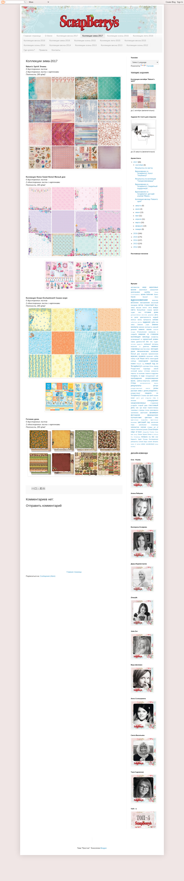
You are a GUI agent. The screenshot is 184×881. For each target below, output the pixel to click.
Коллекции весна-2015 (135, 40)
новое (133, 364)
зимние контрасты (145, 327)
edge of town (136, 432)
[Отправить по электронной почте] (32, 488)
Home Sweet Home (145, 434)
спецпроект (152, 400)
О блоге (48, 36)
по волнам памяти (144, 373)
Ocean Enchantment (150, 439)
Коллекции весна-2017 (67, 36)
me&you (144, 437)
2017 (135, 162)
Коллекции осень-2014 (34, 45)
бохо (156, 297)
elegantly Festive (148, 432)
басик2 (145, 297)
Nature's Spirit (136, 439)
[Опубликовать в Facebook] (41, 488)
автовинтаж (135, 287)
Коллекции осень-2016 (118, 36)
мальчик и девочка (140, 346)
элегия (143, 427)
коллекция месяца (140, 337)
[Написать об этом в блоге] (35, 488)
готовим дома (151, 312)
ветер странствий (146, 305)
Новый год (140, 363)
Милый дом (135, 354)
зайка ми (154, 322)
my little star (153, 437)
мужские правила (138, 356)
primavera (134, 441)
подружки (154, 373)
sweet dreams (153, 441)
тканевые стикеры (137, 410)
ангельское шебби (140, 292)
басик (133, 297)
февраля (139, 226)
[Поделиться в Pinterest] (43, 488)
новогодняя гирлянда (148, 361)
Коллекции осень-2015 (85, 40)
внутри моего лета (144, 307)
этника (149, 427)
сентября (139, 165)
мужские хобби (152, 356)
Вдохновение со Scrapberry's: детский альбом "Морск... (144, 194)
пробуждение (136, 378)
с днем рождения (149, 391)
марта (138, 223)
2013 (135, 244)
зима (132, 324)
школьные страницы (148, 425)
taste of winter (136, 444)
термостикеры (153, 408)
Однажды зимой (150, 369)
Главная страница (32, 36)
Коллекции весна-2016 (34, 40)
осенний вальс (137, 371)
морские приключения (149, 354)
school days (143, 441)
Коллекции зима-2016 (59, 40)
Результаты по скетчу (144, 168)
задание (147, 322)
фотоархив (135, 415)
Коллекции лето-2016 (143, 36)
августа (138, 206)
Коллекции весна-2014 (60, 45)
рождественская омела (140, 388)
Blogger (103, 848)
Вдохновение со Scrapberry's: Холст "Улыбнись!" (144, 173)
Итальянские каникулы (146, 332)
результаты (136, 385)
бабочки (149, 294)
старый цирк (142, 405)
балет (156, 294)
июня (137, 212)
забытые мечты (136, 322)
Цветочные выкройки (139, 420)
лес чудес (154, 342)
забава (155, 320)
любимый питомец (151, 344)
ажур (144, 287)
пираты (133, 373)
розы (156, 388)
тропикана (134, 412)
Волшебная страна (144, 310)
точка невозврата (151, 410)
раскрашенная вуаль (149, 383)
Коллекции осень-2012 (137, 45)
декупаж (151, 315)
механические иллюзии (147, 351)
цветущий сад (144, 422)
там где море (141, 408)
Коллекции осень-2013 (86, 45)
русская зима (136, 391)
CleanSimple (153, 429)
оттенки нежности (151, 371)
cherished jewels (141, 429)
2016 (135, 233)
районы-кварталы (143, 381)
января (138, 229)
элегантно (135, 427)
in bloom (155, 434)
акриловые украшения (148, 290)
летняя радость (136, 344)
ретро (155, 386)
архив (143, 294)
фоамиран (154, 413)
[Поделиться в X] (38, 488)
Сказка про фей (147, 395)
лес (147, 342)
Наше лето (144, 359)
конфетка (154, 337)
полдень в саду (137, 376)
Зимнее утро (143, 324)
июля (137, 209)
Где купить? (29, 50)
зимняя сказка (144, 329)
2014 (135, 240)
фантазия (143, 412)
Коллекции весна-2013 (111, 45)
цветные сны (151, 418)
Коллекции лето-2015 (110, 40)
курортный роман (150, 339)
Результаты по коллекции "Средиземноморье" (145, 180)
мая (137, 216)
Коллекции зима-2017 (92, 36)
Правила (43, 50)
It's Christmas (135, 437)
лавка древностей (138, 342)
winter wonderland (147, 444)
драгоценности (145, 317)
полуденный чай (152, 376)
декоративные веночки (139, 315)
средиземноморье (138, 403)
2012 (135, 247)
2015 (135, 237)
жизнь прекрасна (144, 320)
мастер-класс (145, 349)
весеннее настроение (140, 303)
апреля (138, 219)
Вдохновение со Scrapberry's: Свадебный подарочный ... (146, 186)
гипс (139, 312)
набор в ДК (135, 358)
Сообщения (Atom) (47, 576)
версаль (155, 300)
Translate (150, 66)
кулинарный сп (136, 339)
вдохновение (139, 299)
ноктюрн (146, 366)
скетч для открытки (143, 398)
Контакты (56, 50)
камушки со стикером (148, 334)
